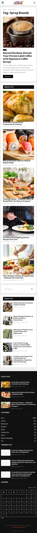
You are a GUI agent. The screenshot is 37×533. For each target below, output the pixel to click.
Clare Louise (8, 126)
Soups (3, 429)
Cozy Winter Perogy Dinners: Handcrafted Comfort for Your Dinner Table (22, 345)
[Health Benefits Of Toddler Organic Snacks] (7, 307)
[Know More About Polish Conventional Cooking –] (18, 106)
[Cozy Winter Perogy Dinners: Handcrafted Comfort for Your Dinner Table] (7, 347)
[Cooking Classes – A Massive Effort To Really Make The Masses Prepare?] (18, 183)
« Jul (2, 518)
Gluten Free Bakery (7, 438)
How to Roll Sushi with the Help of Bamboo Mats (23, 393)
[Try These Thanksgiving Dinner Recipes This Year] (18, 221)
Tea (2, 441)
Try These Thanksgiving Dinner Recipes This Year (16, 238)
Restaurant (4, 424)
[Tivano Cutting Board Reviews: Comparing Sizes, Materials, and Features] (5, 463)
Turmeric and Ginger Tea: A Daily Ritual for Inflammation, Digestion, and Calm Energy (23, 359)
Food (2, 418)
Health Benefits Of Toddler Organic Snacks (23, 304)
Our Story (21, 531)
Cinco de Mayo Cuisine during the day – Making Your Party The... (18, 277)
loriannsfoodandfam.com (18, 527)
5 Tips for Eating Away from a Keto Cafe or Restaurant (22, 451)
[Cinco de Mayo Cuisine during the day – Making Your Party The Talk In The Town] (18, 259)
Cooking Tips (5, 432)
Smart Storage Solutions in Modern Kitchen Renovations (23, 318)
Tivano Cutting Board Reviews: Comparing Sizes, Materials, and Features (23, 462)
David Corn (7, 165)
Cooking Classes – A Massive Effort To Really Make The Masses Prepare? (18, 200)
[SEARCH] (32, 289)
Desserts (4, 426)
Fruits (2, 435)
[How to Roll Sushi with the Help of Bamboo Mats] (18, 144)
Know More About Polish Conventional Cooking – (13, 123)
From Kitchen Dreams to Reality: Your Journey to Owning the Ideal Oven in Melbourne (23, 474)
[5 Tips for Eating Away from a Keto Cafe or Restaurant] (5, 453)
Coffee (4, 49)
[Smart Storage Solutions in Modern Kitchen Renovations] (7, 320)
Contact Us (14, 531)
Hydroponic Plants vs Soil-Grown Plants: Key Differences (23, 331)
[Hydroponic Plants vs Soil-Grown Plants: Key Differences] (7, 334)
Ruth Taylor (8, 203)
